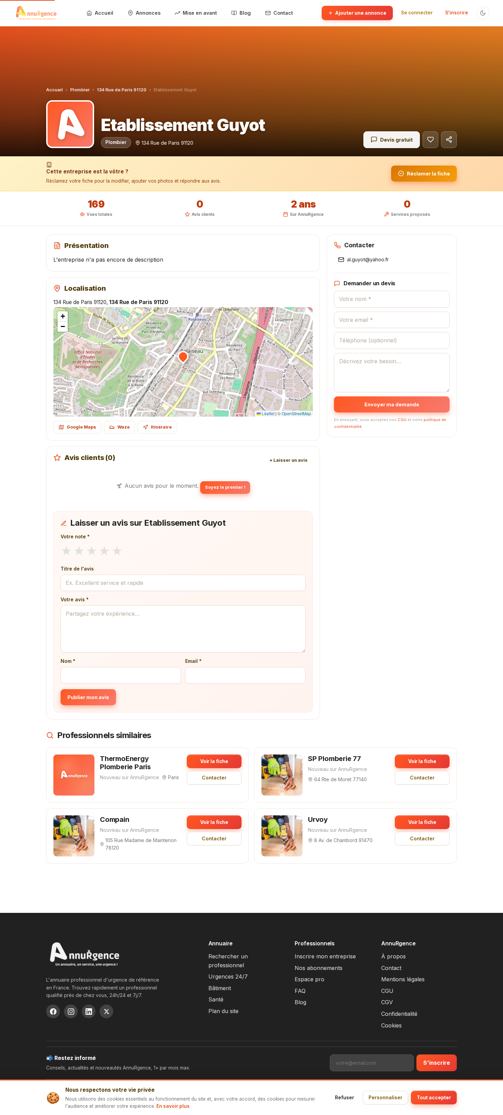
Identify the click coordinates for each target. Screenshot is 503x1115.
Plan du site (223, 1011)
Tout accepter (434, 1097)
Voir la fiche (214, 761)
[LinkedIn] (88, 1011)
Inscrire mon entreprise (325, 956)
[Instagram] (71, 1011)
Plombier (80, 89)
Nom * (68, 661)
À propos (393, 956)
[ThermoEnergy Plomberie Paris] (73, 775)
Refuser (344, 1097)
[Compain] (73, 835)
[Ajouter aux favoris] (430, 139)
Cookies (391, 1025)
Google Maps (81, 427)
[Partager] (449, 139)
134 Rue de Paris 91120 (121, 89)
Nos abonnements (319, 968)
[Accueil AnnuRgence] (36, 13)
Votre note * (75, 536)
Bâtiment (219, 988)
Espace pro (309, 979)
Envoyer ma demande (391, 404)
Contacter (214, 777)
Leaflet (267, 413)
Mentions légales (403, 979)
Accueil (54, 89)
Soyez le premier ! (225, 487)
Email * (193, 661)
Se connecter (417, 12)
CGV (387, 1002)
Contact (391, 968)
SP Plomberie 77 (334, 759)
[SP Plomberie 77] (281, 775)
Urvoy (318, 819)
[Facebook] (53, 1011)
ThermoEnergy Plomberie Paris (125, 763)
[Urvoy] (281, 835)
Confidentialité (399, 1013)
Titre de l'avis (77, 569)
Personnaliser (385, 1097)
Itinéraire (161, 427)
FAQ (300, 990)
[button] (183, 356)
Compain (114, 819)
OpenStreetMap (296, 413)
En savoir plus (173, 1106)
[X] (106, 1011)
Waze (123, 427)
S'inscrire (456, 12)
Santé (215, 999)
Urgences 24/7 (228, 976)
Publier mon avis (88, 697)
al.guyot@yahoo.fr (368, 259)
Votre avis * (75, 599)
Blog (300, 1002)
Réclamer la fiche (428, 173)
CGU (402, 419)
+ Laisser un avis (288, 460)
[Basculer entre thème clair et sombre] (482, 12)
